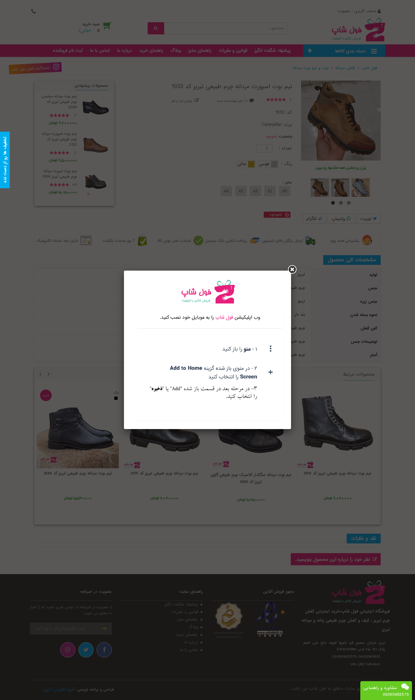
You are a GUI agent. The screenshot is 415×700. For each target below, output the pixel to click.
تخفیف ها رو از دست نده (5, 160)
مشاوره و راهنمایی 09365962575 (386, 691)
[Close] (292, 269)
